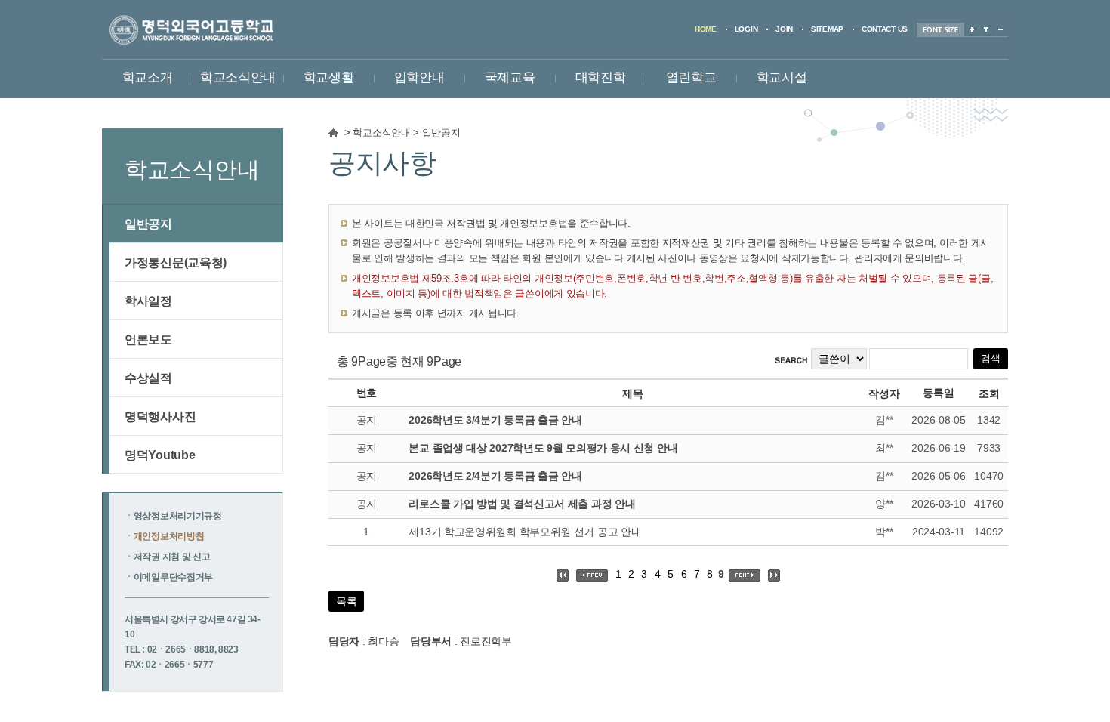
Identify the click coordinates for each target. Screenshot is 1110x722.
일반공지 (441, 132)
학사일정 (148, 300)
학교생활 (329, 77)
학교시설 (782, 77)
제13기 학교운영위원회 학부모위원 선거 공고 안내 (525, 532)
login (746, 29)
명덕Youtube (160, 454)
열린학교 (691, 77)
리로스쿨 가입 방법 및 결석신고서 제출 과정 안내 (522, 504)
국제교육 (510, 77)
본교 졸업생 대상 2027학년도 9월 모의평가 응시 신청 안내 (543, 448)
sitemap (827, 29)
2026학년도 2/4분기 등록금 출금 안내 (495, 476)
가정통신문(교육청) (176, 262)
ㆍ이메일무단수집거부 (169, 577)
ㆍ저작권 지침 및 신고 (167, 556)
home (706, 29)
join (784, 29)
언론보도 (148, 339)
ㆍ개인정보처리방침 (164, 536)
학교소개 (147, 77)
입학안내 (419, 77)
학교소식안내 (238, 77)
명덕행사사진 (160, 416)
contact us (885, 29)
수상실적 (148, 377)
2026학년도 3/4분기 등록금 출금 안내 (495, 420)
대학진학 (600, 77)
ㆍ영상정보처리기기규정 (173, 516)
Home (333, 133)
